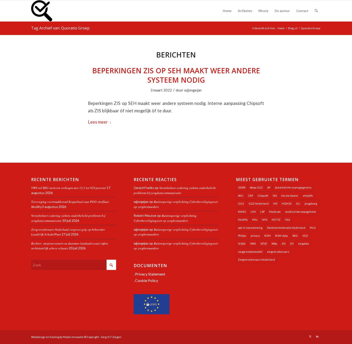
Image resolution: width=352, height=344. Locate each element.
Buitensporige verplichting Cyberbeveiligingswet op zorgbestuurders (165, 218)
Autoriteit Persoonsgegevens (293, 187)
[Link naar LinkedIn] (317, 336)
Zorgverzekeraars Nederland (256, 259)
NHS (264, 219)
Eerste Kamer (289, 195)
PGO (313, 227)
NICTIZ (276, 219)
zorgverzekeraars (278, 251)
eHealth (308, 195)
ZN (292, 243)
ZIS (283, 243)
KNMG (242, 211)
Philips (242, 235)
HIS (275, 203)
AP (268, 187)
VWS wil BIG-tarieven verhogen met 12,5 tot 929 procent (68, 187)
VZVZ (263, 243)
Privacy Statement (150, 274)
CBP (250, 195)
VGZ (305, 235)
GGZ (241, 203)
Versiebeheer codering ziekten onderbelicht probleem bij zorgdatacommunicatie (175, 190)
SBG (295, 235)
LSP (262, 211)
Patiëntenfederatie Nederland (286, 227)
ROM (267, 235)
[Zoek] (316, 10)
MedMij (243, 219)
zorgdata (303, 243)
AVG (240, 195)
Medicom (275, 211)
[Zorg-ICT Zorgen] (41, 10)
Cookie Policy (146, 280)
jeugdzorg (311, 203)
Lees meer (98, 122)
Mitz (254, 219)
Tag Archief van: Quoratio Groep (60, 28)
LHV (253, 211)
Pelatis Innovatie (73, 336)
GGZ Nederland (259, 203)
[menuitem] (227, 10)
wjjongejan (193, 90)
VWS (253, 243)
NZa (287, 219)
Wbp (274, 243)
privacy (255, 235)
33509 (241, 187)
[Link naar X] (310, 336)
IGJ (298, 203)
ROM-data (281, 235)
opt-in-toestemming (250, 227)
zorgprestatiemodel (250, 251)
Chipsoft (263, 195)
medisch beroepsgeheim (300, 211)
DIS (275, 195)
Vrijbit (241, 243)
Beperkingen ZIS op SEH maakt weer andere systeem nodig (176, 75)
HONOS (286, 203)
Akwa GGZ (256, 187)
